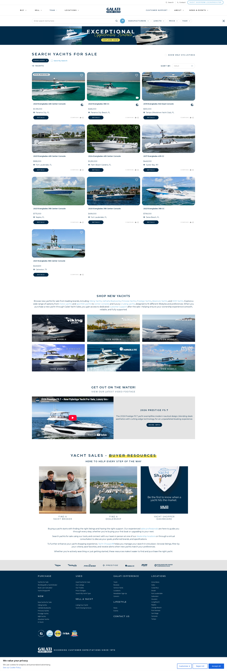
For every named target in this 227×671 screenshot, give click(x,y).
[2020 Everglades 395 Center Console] (113, 191)
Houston (154, 599)
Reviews (116, 585)
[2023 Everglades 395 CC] (168, 191)
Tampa (153, 619)
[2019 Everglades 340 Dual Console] (168, 86)
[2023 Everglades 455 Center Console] (58, 86)
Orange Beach (156, 608)
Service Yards (118, 588)
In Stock (40, 622)
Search (170, 2)
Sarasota (154, 616)
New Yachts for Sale (45, 602)
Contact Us (121, 616)
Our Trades (80, 588)
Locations (117, 590)
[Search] (116, 21)
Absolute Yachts (159, 301)
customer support (118, 307)
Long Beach (155, 602)
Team (115, 582)
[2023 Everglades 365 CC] (113, 86)
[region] (113, 664)
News (115, 608)
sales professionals (149, 529)
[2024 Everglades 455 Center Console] (113, 138)
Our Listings (80, 585)
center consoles (101, 304)
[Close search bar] (224, 21)
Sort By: (166, 66)
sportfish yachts (83, 304)
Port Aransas (155, 610)
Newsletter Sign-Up (120, 593)
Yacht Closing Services (83, 608)
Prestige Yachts (144, 301)
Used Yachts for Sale (83, 582)
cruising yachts (128, 304)
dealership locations (146, 536)
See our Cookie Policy (12, 668)
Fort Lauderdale (157, 593)
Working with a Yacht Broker (47, 585)
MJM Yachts (177, 301)
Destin (153, 590)
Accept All (216, 666)
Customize (183, 666)
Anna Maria (155, 582)
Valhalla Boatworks (112, 301)
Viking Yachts (95, 301)
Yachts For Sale (43, 582)
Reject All (200, 666)
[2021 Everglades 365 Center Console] (58, 243)
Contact (182, 2)
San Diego (154, 613)
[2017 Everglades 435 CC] (168, 138)
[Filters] (122, 20)
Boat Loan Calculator (45, 588)
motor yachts (65, 304)
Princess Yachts (129, 301)
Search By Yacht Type (83, 593)
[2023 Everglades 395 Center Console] (58, 191)
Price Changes (81, 590)
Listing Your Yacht (82, 605)
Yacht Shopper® (106, 544)
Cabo (153, 585)
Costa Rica (155, 588)
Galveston (154, 596)
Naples (153, 605)
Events (116, 611)
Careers (116, 596)
